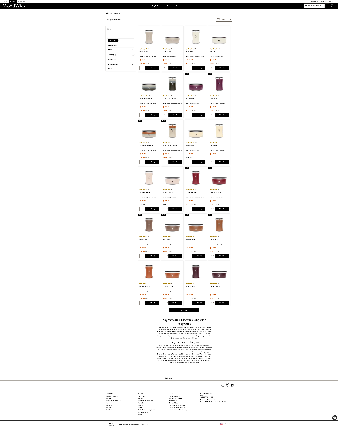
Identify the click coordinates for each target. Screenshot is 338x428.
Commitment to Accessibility (178, 410)
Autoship (140, 407)
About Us (109, 405)
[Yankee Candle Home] (6, 1)
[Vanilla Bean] (196, 142)
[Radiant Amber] (196, 236)
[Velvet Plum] (196, 95)
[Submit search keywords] (327, 6)
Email (202, 396)
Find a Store (141, 403)
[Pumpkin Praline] (149, 283)
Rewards (140, 405)
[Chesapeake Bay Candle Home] (21, 1)
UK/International (143, 412)
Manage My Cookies (175, 398)
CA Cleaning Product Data (177, 407)
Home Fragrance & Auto (113, 401)
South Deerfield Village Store (146, 410)
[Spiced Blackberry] (196, 189)
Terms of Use (173, 401)
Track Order (141, 396)
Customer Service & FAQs (145, 401)
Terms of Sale (173, 403)
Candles (169, 6)
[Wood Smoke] (149, 48)
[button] (331, 1)
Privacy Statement (174, 396)
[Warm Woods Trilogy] (149, 95)
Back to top (168, 378)
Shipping (140, 414)
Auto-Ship (111, 55)
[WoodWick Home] (12, 1)
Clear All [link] (132, 34)
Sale (177, 6)
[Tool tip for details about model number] (115, 55)
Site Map (109, 410)
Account (140, 398)
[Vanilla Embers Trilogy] (149, 142)
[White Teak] (196, 48)
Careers (108, 407)
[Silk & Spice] (149, 236)
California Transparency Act (177, 405)
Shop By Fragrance (157, 6)
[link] (314, 1)
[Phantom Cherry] (196, 283)
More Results (184, 310)
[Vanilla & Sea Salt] (149, 189)
